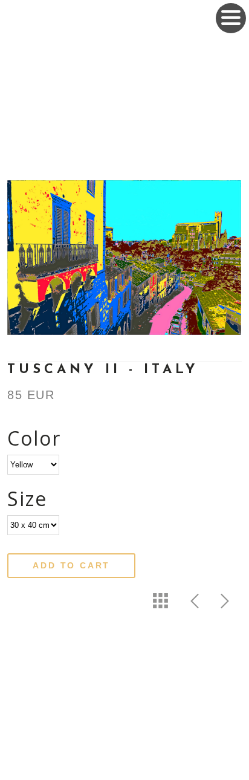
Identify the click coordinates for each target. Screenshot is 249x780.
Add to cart (71, 565)
